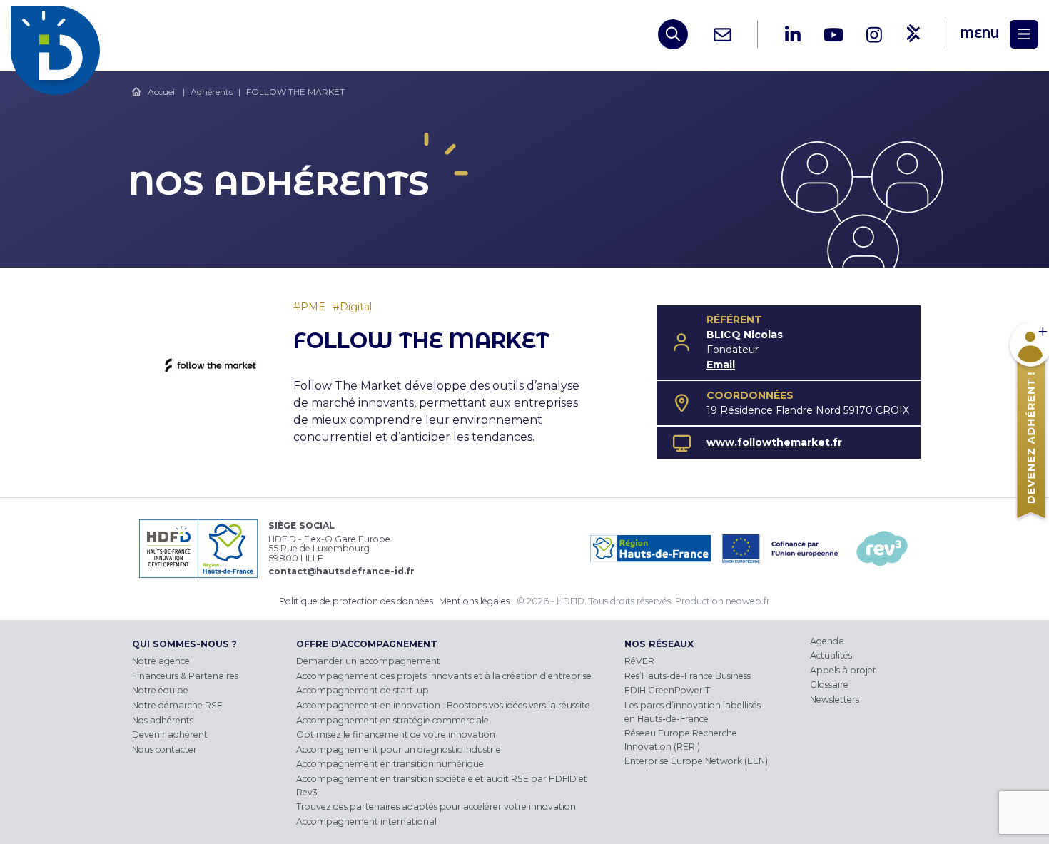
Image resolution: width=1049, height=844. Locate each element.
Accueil (162, 91)
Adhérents (212, 91)
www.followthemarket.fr (774, 442)
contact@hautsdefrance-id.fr (341, 571)
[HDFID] (59, 34)
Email (720, 364)
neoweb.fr (748, 601)
